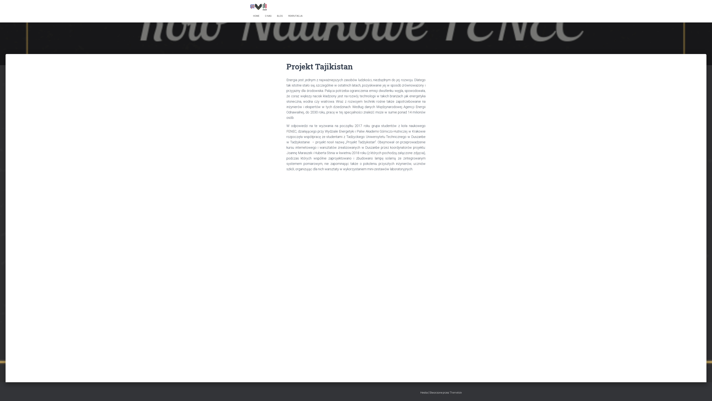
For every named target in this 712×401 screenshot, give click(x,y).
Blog (280, 16)
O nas (268, 16)
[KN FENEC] (258, 6)
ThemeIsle (456, 392)
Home (256, 16)
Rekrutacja (295, 16)
